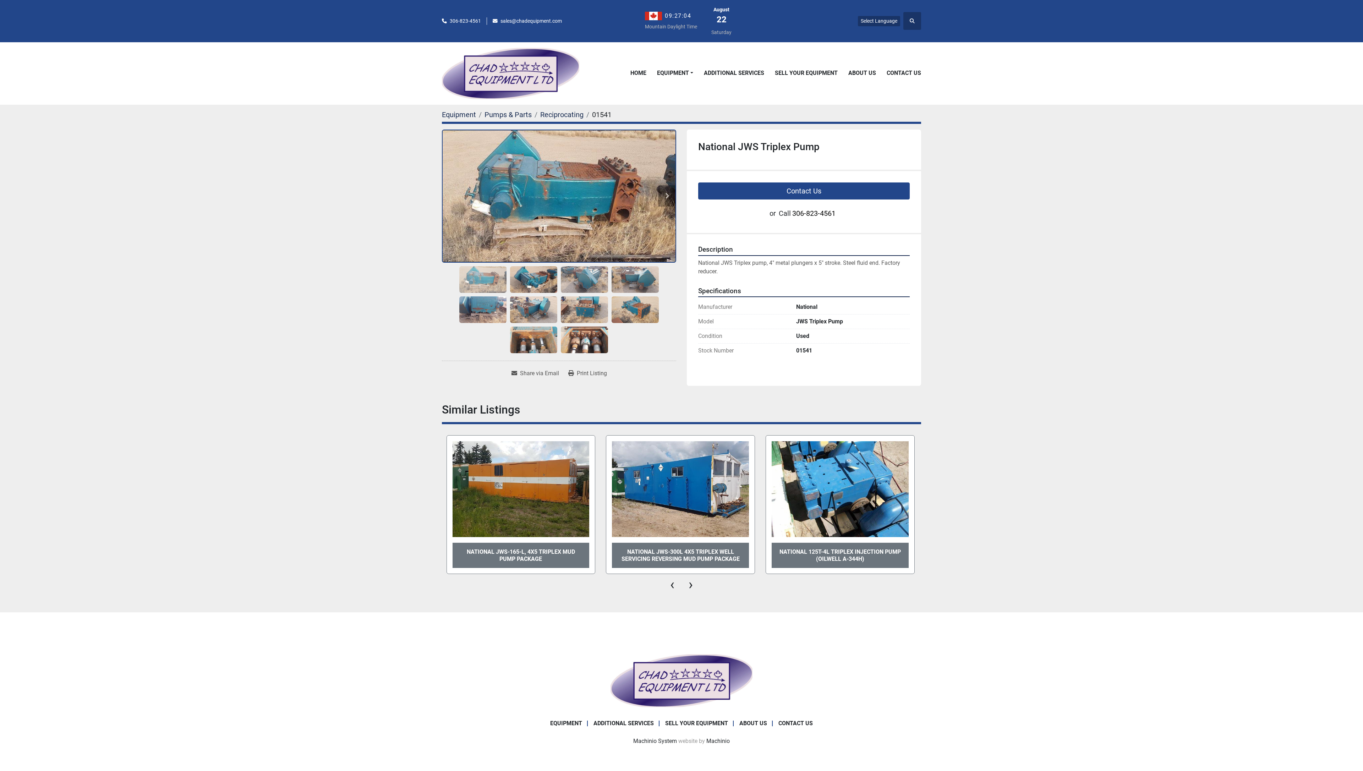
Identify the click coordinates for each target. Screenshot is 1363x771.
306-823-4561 (465, 21)
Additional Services (734, 73)
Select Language (879, 21)
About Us (862, 73)
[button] (675, 73)
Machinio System (655, 741)
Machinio (718, 741)
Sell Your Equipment (806, 73)
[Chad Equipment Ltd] (681, 680)
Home (638, 73)
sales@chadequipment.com (531, 21)
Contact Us (904, 73)
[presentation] (672, 584)
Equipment (673, 73)
